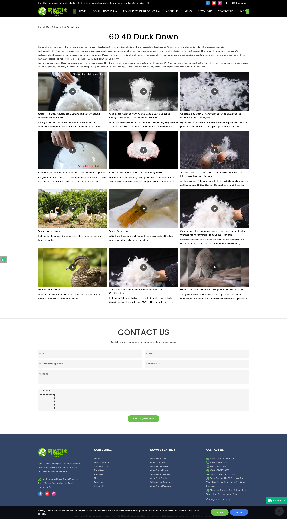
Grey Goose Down (159, 470)
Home (82, 11)
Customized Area (102, 466)
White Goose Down (49, 231)
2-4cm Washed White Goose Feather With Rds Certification (136, 292)
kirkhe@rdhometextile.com (222, 458)
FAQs (243, 11)
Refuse (239, 512)
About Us (172, 11)
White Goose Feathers (161, 482)
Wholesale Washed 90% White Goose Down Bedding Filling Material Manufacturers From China (140, 116)
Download (205, 11)
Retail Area (99, 470)
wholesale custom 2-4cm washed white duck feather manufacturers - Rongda (211, 116)
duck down (175, 47)
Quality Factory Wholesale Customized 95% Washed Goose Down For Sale (69, 116)
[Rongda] (3, 259)
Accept (219, 512)
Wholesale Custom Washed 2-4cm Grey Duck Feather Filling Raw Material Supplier (211, 175)
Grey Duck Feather (49, 290)
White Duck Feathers (160, 474)
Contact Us (226, 11)
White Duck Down (119, 231)
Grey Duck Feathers (159, 478)
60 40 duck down (72, 27)
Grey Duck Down (158, 462)
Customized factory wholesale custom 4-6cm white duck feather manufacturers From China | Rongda (213, 233)
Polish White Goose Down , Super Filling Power (136, 173)
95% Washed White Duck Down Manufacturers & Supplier (71, 173)
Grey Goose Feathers (160, 486)
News (188, 11)
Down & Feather (103, 11)
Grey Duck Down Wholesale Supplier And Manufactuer (212, 290)
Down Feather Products (140, 11)
